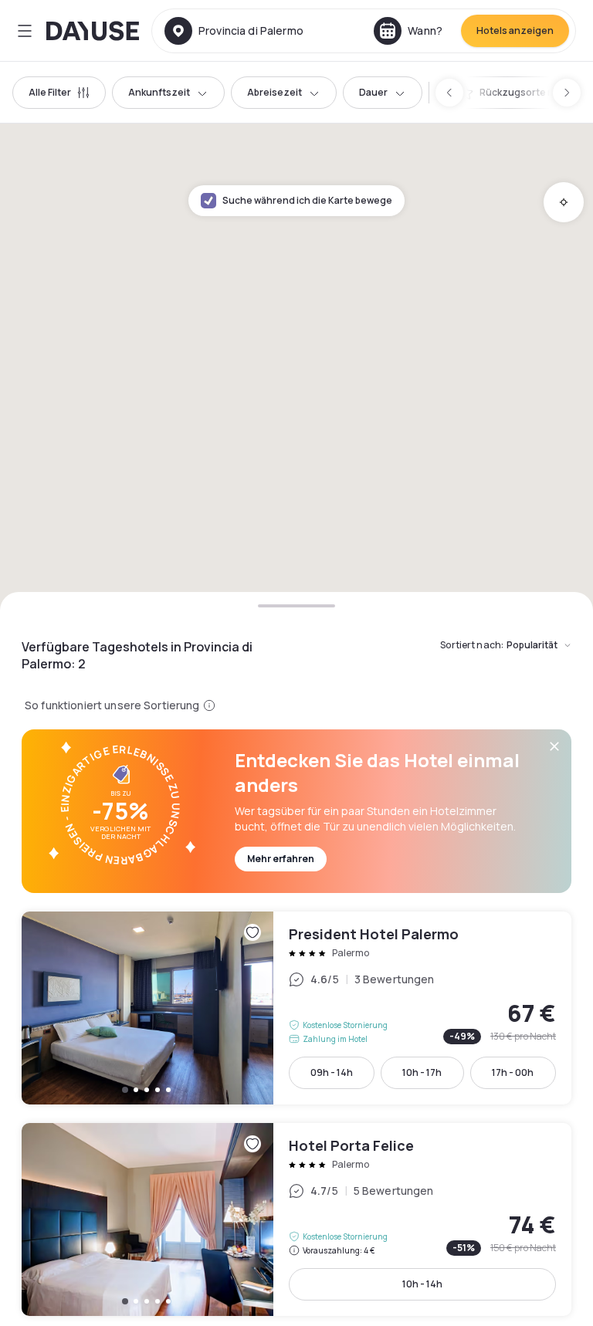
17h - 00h (513, 1072)
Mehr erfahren (280, 858)
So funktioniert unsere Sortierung (112, 705)
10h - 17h (422, 1072)
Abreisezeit (274, 92)
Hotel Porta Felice (296, 1219)
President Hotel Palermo (296, 1008)
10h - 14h (422, 1283)
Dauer (373, 92)
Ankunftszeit (159, 92)
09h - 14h (331, 1072)
